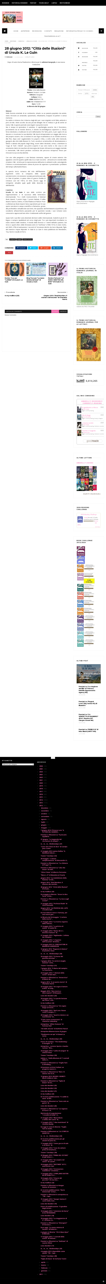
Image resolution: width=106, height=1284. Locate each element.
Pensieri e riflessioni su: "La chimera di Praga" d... (54, 864)
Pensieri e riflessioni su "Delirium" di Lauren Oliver (54, 1242)
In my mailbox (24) (47, 1003)
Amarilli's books (85, 463)
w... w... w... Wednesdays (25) (51, 1039)
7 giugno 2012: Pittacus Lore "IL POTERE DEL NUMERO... (52, 831)
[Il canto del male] (91, 484)
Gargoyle (21, 41)
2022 (41, 777)
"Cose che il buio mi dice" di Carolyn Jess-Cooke (54, 847)
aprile (43, 1262)
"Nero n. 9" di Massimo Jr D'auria (53, 875)
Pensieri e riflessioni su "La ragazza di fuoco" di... (54, 1109)
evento (80, 93)
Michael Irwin (86, 432)
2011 (41, 1274)
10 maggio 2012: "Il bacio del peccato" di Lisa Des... (51, 1179)
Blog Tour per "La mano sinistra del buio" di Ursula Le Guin (35, 280)
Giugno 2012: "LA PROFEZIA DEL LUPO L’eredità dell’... (54, 909)
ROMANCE (5, 3)
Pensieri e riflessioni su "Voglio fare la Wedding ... (54, 1063)
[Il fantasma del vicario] (83, 490)
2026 (41, 766)
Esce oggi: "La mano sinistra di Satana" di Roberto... (52, 1228)
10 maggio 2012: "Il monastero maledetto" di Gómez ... (52, 1170)
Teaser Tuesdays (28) (49, 1256)
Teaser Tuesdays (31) (49, 965)
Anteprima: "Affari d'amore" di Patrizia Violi (52, 1025)
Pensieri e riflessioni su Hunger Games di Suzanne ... (52, 1186)
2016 (41, 794)
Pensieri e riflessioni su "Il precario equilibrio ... (54, 835)
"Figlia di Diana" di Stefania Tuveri (53, 1259)
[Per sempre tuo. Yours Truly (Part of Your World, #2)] (87, 484)
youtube (90, 69)
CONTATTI (48, 31)
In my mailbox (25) (47, 892)
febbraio (44, 1268)
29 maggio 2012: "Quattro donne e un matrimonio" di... (55, 1016)
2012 (41, 805)
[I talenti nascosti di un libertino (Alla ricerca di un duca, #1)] (83, 478)
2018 (41, 789)
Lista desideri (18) (47, 1216)
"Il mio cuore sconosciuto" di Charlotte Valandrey (51, 1020)
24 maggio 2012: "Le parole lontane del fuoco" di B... (54, 999)
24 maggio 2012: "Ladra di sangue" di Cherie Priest (54, 1051)
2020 (41, 783)
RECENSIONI (37, 31)
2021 (41, 780)
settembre (45, 816)
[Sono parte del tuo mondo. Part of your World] (79, 484)
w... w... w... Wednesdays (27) (51, 844)
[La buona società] (79, 428)
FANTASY (33, 3)
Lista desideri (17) (47, 1246)
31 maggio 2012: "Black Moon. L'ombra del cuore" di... (52, 1118)
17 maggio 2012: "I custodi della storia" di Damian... (52, 1237)
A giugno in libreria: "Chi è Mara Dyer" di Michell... (55, 1233)
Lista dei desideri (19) (49, 1204)
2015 (41, 797)
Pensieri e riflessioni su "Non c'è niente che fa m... (53, 1073)
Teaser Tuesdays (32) (49, 856)
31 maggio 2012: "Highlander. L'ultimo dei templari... (55, 936)
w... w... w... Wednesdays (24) (51, 1136)
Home (6, 41)
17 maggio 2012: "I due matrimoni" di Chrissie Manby (54, 1123)
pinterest (90, 61)
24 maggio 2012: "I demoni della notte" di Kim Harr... (52, 974)
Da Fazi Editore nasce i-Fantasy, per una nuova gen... (54, 913)
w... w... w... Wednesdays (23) (51, 1249)
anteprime (13, 41)
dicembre (45, 808)
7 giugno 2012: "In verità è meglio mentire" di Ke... (53, 962)
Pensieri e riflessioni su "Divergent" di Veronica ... (54, 1224)
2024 (41, 772)
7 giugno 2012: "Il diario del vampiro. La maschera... (54, 969)
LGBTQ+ (54, 3)
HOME (16, 31)
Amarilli (86, 517)
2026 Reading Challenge (89, 514)
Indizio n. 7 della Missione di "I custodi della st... (55, 1059)
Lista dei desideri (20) (49, 1106)
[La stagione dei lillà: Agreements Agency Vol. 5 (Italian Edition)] (87, 490)
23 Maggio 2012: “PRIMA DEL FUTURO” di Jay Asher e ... (54, 1156)
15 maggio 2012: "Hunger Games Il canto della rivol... (53, 1200)
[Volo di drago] (79, 420)
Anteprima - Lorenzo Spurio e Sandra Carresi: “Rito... (54, 1047)
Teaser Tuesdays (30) (49, 1055)
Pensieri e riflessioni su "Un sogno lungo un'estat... (53, 1007)
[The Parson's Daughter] (91, 478)
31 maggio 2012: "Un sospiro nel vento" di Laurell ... (52, 1161)
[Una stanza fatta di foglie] (83, 472)
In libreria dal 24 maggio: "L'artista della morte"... (54, 918)
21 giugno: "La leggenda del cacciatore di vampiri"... (51, 840)
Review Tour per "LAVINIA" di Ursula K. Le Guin (14, 280)
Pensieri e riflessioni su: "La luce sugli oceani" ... (55, 900)
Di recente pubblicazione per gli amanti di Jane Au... (52, 1140)
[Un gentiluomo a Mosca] (79, 412)
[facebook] (103, 1281)
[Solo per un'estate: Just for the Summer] (83, 484)
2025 (41, 769)
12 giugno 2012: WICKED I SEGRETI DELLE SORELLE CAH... (53, 1077)
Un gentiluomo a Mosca (90, 407)
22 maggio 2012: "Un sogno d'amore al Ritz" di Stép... (54, 987)
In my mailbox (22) (47, 1183)
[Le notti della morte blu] (79, 490)
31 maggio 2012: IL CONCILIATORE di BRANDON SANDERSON (54, 945)
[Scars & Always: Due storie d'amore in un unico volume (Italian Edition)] (87, 478)
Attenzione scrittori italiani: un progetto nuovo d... (52, 1068)
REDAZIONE (59, 31)
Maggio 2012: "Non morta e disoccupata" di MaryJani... (51, 992)
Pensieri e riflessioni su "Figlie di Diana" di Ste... (53, 1082)
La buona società (87, 423)
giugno (44, 825)
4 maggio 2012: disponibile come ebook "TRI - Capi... (53, 1252)
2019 (41, 786)
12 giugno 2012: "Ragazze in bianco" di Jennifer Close (54, 950)
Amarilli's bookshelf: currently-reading (92, 402)
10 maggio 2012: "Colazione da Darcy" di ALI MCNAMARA (55, 1212)
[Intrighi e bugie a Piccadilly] (91, 490)
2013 (41, 803)
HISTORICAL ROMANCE (19, 3)
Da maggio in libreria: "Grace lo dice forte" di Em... (54, 895)
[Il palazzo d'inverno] (95, 484)
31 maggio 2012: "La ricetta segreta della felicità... (54, 922)
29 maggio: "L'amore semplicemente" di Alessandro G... (54, 859)
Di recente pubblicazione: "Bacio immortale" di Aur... (53, 1191)
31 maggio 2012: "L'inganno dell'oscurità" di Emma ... (51, 941)
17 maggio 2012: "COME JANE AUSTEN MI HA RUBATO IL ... (54, 1174)
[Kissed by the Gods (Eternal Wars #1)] (87, 472)
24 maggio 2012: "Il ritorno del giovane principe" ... (52, 957)
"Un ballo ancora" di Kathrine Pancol (54, 1029)
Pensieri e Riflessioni (84, 90)
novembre (45, 811)
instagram (90, 56)
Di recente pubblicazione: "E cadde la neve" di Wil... (54, 1097)
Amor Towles (86, 409)
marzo (43, 1265)
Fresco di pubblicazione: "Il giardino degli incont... (54, 1207)
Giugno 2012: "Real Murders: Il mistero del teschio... (52, 883)
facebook (63, 311)
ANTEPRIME (25, 31)
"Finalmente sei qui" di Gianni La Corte (53, 1035)
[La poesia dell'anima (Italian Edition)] (79, 472)
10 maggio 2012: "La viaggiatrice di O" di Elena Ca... (54, 1219)
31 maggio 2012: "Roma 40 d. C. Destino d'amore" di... (52, 932)
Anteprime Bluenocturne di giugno (54, 1031)
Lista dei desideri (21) (49, 1091)
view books (97, 527)
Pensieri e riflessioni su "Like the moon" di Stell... (53, 868)
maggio (44, 828)
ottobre (44, 814)
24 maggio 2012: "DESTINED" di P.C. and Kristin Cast (54, 1165)
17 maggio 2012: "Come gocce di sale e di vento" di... (54, 1144)
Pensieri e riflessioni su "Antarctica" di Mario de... (54, 978)
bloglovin (90, 48)
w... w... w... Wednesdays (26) (51, 954)
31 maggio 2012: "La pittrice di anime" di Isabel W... (52, 927)
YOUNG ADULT (44, 3)
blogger (55, 311)
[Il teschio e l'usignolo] (79, 435)
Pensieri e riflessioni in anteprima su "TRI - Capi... (54, 1195)
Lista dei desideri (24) (49, 996)
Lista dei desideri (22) (49, 1088)
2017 (41, 791)
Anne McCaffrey (87, 417)
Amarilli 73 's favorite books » (92, 494)
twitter (90, 65)
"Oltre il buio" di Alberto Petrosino (53, 872)
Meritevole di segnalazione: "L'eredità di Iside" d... (51, 1114)
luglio (43, 822)
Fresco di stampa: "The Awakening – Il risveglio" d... (54, 1042)
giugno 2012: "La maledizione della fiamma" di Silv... (54, 879)
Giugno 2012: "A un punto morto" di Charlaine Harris (54, 983)
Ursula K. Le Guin (31, 41)
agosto (44, 819)
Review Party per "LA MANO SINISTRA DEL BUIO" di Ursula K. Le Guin (56, 281)
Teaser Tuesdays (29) (49, 1152)
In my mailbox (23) (47, 1094)
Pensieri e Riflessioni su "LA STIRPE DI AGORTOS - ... (55, 1132)
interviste (94, 93)
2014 (41, 800)
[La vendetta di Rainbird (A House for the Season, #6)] (95, 490)
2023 (41, 775)
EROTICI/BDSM (65, 3)
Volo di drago (86, 415)
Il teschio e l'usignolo (89, 431)
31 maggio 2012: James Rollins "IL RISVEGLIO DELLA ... (53, 852)
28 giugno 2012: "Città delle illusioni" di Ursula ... (54, 888)
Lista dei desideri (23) (49, 1085)
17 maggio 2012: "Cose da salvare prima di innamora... (53, 1149)
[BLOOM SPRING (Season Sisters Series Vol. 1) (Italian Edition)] (91, 472)
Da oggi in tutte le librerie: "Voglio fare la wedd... (53, 1128)
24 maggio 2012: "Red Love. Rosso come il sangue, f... (53, 1011)
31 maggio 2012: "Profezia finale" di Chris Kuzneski (54, 904)
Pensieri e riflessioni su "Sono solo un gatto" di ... (55, 1102)
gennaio (44, 1271)
